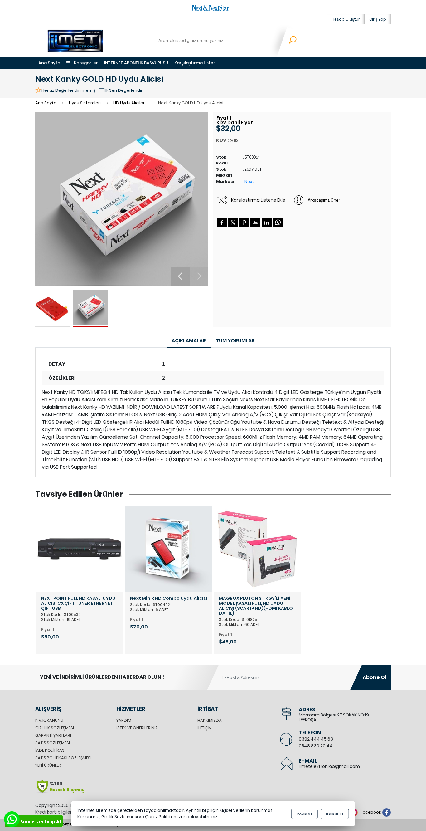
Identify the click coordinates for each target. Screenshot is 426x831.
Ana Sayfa (49, 63)
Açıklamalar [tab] (189, 340)
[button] (180, 276)
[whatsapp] (278, 222)
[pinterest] (244, 222)
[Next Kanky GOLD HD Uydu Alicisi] (121, 199)
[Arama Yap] (288, 41)
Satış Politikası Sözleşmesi (63, 758)
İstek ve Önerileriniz (137, 728)
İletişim (204, 728)
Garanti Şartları (53, 735)
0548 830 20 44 (316, 746)
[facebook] (222, 222)
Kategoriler (85, 63)
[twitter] (233, 222)
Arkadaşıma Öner (324, 200)
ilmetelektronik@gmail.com (329, 766)
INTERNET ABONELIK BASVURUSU (136, 63)
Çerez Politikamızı (163, 817)
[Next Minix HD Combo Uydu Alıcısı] (168, 548)
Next (249, 181)
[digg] (255, 222)
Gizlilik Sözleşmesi (54, 728)
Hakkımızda (209, 720)
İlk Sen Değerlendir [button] (123, 90)
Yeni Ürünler (48, 765)
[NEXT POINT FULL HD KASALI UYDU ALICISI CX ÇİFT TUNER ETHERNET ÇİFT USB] (79, 548)
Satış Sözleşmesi (52, 743)
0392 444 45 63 (316, 739)
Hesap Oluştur (346, 19)
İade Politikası (50, 750)
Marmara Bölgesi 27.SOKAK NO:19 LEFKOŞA (334, 717)
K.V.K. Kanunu (49, 720)
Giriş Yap (377, 19)
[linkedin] (267, 222)
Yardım (123, 720)
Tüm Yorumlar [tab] (235, 340)
